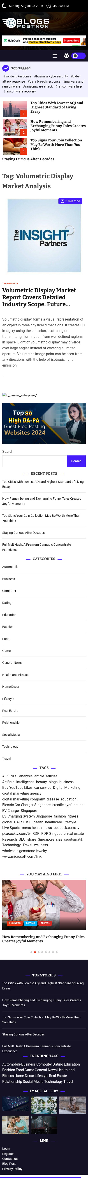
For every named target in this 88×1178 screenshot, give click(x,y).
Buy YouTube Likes (17, 787)
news (48, 828)
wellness (41, 845)
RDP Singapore (53, 833)
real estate (75, 833)
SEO (22, 839)
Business (8, 579)
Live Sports (11, 828)
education (68, 799)
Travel (6, 758)
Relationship (11, 722)
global (7, 822)
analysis (25, 776)
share (31, 839)
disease (53, 799)
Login (6, 1148)
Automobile (10, 567)
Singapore (46, 839)
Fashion (8, 627)
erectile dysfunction (67, 805)
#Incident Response (17, 76)
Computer (9, 591)
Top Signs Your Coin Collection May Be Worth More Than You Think (56, 144)
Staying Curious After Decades (28, 159)
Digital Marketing (66, 787)
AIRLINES (9, 776)
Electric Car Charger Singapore (26, 805)
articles (51, 776)
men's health (32, 828)
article (39, 776)
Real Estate (10, 710)
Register (8, 1154)
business (66, 782)
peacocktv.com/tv (16, 833)
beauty (41, 782)
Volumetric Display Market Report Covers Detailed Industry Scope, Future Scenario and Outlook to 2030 (43, 301)
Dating (7, 602)
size (59, 839)
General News (12, 662)
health (38, 822)
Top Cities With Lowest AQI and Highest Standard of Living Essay (56, 107)
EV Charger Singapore (19, 811)
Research (9, 839)
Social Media (11, 734)
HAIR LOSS (23, 822)
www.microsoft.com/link (22, 856)
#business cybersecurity (51, 76)
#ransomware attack (38, 86)
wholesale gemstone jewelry (24, 851)
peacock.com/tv (66, 828)
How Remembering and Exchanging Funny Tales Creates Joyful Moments (58, 125)
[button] (9, 921)
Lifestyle (8, 699)
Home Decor (10, 686)
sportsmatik (73, 839)
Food (5, 639)
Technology (10, 283)
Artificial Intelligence (18, 782)
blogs (53, 782)
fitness (73, 816)
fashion (60, 816)
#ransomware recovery (19, 91)
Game (6, 651)
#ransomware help (69, 86)
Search (7, 451)
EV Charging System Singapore (27, 816)
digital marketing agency (22, 793)
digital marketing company (23, 799)
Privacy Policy (12, 1169)
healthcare (53, 822)
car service (42, 787)
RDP (35, 833)
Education (9, 615)
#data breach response (44, 81)
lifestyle (70, 822)
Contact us (10, 1158)
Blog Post (9, 1163)
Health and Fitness (15, 675)
